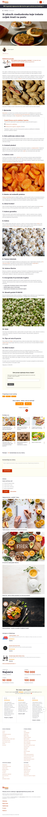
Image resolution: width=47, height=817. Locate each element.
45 (44, 427)
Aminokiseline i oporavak (6, 734)
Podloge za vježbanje (27, 737)
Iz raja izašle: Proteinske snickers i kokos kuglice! (15, 285)
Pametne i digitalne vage (6, 766)
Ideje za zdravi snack (36, 442)
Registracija (7, 470)
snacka (19, 78)
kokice (38, 223)
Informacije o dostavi (27, 766)
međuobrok (8, 396)
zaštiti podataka (22, 796)
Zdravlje (3, 743)
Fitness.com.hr (5, 2)
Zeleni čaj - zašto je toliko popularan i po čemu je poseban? (16, 595)
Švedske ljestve (4, 764)
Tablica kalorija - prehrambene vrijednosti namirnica (14, 529)
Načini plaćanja (26, 764)
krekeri (41, 206)
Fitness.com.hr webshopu (11, 124)
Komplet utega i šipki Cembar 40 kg (16, 655)
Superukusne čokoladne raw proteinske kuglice (15, 288)
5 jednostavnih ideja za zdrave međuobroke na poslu (22, 428)
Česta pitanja (26, 767)
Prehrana (6, 10)
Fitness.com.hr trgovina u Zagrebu (29, 775)
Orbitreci (25, 749)
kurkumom (16, 226)
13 (44, 442)
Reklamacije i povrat (27, 769)
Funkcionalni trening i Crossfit (29, 755)
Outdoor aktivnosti (27, 760)
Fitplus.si (4, 810)
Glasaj (5, 491)
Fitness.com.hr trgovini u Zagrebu (13, 126)
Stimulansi (4, 745)
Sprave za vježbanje (27, 743)
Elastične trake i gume (27, 757)
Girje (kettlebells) (26, 732)
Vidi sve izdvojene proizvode (8, 663)
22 (14, 442)
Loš (29, 403)
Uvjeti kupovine (26, 772)
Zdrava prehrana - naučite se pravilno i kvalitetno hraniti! (15, 628)
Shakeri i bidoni (4, 767)
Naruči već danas (17, 65)
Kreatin (3, 732)
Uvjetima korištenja (14, 796)
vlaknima (19, 157)
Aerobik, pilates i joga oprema (29, 754)
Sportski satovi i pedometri (6, 774)
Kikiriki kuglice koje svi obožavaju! (12, 287)
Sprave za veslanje (27, 751)
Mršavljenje (4, 735)
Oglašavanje (5, 805)
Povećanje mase (5, 737)
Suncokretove (17, 114)
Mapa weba (5, 803)
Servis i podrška (26, 774)
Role (3, 777)
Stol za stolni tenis (5, 775)
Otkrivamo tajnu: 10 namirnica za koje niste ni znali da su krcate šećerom (7, 444)
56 (29, 427)
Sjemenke (4, 113)
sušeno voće (14, 396)
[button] (44, 709)
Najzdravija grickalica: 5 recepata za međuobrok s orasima (22, 443)
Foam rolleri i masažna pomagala (29, 745)
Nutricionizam (11, 10)
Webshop (4, 801)
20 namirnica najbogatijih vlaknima (10, 562)
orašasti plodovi (35, 148)
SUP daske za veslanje (6, 778)
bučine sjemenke (26, 114)
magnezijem (35, 263)
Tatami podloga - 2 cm (14, 635)
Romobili (3, 772)
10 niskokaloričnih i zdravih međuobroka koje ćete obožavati (7, 428)
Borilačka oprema (5, 769)
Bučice (25, 731)
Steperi (25, 752)
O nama (4, 808)
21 (29, 442)
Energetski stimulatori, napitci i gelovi (8, 738)
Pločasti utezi (26, 734)
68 (14, 427)
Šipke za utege (26, 735)
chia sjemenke (19, 115)
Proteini (3, 731)
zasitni (24, 151)
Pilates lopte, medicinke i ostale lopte (30, 740)
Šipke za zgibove (26, 738)
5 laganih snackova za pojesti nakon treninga (37, 428)
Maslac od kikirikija (6, 197)
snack (4, 396)
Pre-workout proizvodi (6, 740)
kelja (11, 341)
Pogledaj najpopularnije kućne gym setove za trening (23, 6)
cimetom (8, 226)
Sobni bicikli (26, 748)
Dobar (19, 403)
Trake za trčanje (26, 746)
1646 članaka (6, 53)
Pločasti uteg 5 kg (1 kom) (14, 645)
